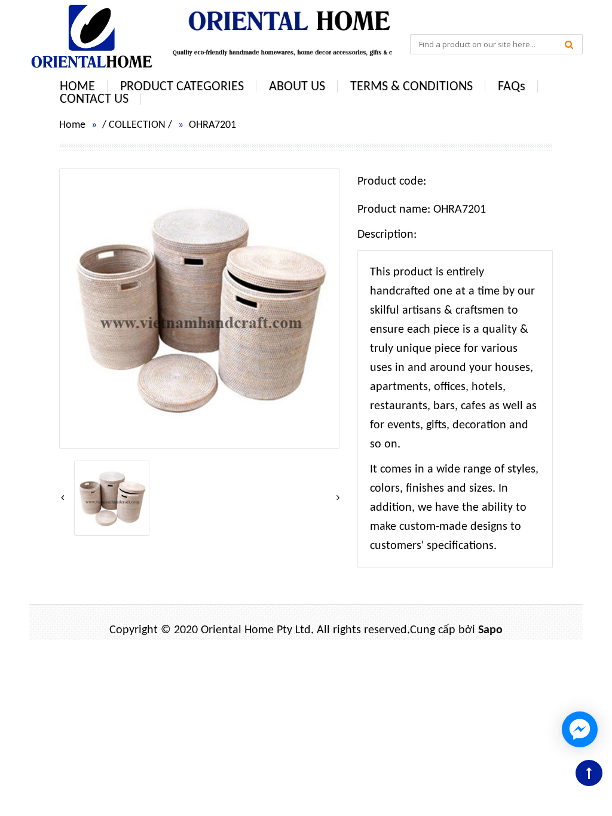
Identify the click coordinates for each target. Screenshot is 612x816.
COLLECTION (137, 125)
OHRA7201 (212, 125)
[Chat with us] (580, 729)
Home (72, 125)
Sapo (490, 630)
